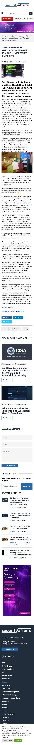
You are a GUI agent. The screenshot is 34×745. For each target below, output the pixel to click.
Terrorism (6, 717)
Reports (5, 707)
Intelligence (7, 688)
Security (20, 36)
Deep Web (6, 679)
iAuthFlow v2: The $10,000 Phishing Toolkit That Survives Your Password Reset (21, 552)
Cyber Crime (13, 558)
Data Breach (7, 675)
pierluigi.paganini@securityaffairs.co (14, 644)
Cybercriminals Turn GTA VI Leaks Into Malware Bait (20, 527)
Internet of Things (9, 695)
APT (3, 672)
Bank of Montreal (15, 329)
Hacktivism (6, 685)
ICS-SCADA (6, 720)
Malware (12, 520)
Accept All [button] (18, 741)
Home (4, 36)
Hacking (12, 36)
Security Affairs (7, 311)
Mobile (4, 704)
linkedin (19, 317)
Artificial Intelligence (10, 691)
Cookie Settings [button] (7, 741)
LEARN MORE (9, 649)
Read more (7, 380)
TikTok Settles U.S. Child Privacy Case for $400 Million (20, 538)
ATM (5, 329)
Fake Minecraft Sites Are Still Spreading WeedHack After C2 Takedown (16, 411)
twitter (8, 321)
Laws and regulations (14, 543)
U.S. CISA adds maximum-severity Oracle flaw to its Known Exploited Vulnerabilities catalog (16, 371)
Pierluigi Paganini (8, 61)
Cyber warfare (8, 669)
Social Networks (8, 714)
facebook (8, 317)
